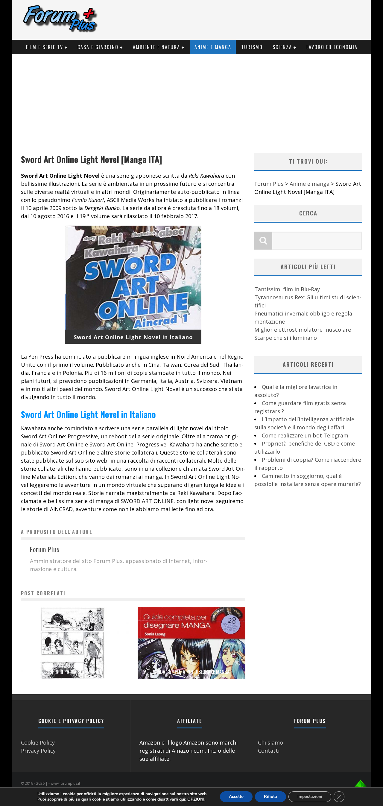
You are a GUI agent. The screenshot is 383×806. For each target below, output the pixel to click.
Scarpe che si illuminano (285, 337)
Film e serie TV (44, 47)
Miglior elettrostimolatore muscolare (302, 329)
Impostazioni (309, 796)
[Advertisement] (191, 99)
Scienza (282, 47)
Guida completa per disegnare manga (191, 671)
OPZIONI (195, 799)
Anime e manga (212, 47)
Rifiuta (270, 796)
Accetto (236, 796)
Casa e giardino (97, 47)
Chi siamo (270, 742)
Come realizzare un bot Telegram (305, 435)
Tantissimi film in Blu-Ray (287, 289)
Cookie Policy (38, 742)
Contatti (268, 750)
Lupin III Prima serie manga (75, 671)
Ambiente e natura (156, 47)
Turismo (252, 47)
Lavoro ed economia (332, 47)
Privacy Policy (38, 750)
